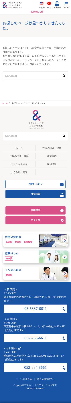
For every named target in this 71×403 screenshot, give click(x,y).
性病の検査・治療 (51, 148)
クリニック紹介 (19, 164)
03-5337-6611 (35, 308)
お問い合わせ (35, 184)
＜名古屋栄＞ (11, 348)
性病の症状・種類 (19, 156)
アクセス (35, 220)
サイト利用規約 (24, 379)
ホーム (19, 148)
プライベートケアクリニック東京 (40, 385)
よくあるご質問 (19, 172)
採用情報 (52, 164)
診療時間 (35, 210)
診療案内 (52, 156)
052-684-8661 (35, 367)
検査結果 (35, 194)
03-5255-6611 (35, 338)
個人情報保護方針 (46, 379)
